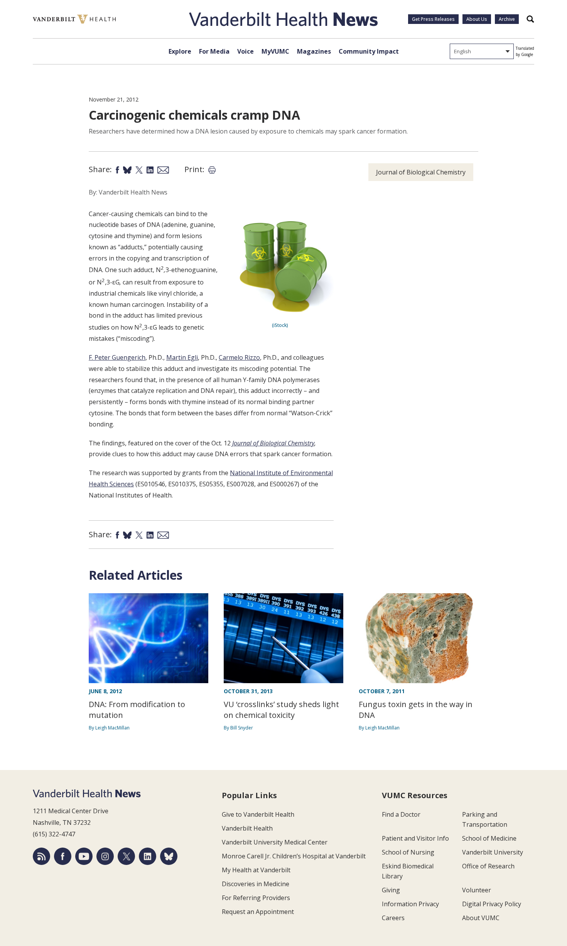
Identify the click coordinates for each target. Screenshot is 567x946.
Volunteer (476, 890)
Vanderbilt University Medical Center (274, 842)
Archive (507, 19)
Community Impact (369, 51)
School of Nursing (408, 852)
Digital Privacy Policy (491, 904)
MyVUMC (275, 51)
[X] (126, 856)
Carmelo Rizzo (239, 357)
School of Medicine (489, 838)
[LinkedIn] (147, 856)
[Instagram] (105, 856)
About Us (476, 19)
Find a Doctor (401, 814)
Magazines (314, 51)
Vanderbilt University (492, 852)
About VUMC (481, 918)
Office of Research (488, 866)
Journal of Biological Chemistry (273, 443)
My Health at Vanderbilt (256, 870)
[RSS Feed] (41, 856)
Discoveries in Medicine (255, 884)
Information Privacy (410, 904)
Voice (245, 51)
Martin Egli (182, 357)
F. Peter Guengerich (117, 357)
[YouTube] (84, 856)
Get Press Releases (433, 19)
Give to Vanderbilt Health (258, 814)
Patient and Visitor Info (415, 838)
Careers (393, 918)
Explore (180, 51)
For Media (214, 51)
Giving (391, 890)
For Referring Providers (256, 898)
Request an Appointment (258, 911)
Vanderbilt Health (247, 828)
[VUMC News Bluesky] (168, 856)
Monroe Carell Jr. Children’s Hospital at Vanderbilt (294, 856)
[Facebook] (62, 856)
